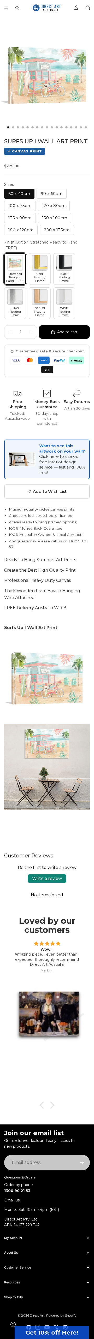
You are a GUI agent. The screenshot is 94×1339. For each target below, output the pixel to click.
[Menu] (6, 8)
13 (66, 127)
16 (81, 127)
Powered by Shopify (61, 1315)
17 (86, 127)
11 (56, 127)
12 (61, 127)
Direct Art (37, 1315)
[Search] (17, 8)
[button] (52, 1332)
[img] (47, 944)
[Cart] (87, 8)
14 (71, 127)
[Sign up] (82, 1162)
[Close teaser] (13, 1324)
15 (76, 127)
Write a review (47, 878)
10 (52, 127)
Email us (12, 1200)
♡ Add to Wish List (47, 491)
